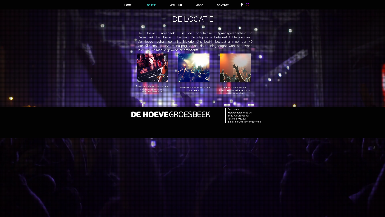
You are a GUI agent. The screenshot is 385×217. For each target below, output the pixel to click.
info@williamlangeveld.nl (248, 121)
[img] (152, 67)
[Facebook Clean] (241, 4)
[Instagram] (247, 4)
